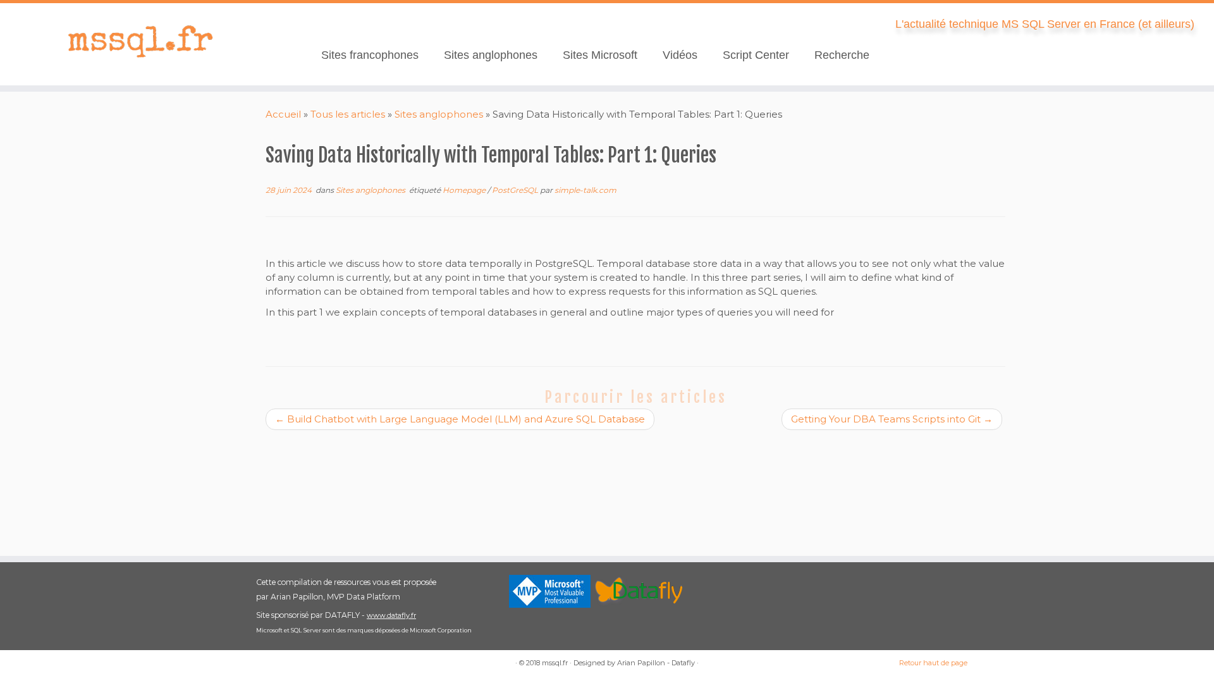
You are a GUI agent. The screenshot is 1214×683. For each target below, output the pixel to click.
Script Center (756, 55)
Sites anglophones (490, 55)
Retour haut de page (933, 662)
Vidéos (680, 55)
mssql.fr (555, 662)
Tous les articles (347, 114)
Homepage (465, 190)
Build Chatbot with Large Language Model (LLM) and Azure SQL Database (460, 419)
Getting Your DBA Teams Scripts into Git (892, 419)
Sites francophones (370, 55)
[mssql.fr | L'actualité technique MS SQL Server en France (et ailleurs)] (140, 41)
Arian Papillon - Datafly (656, 662)
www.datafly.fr (391, 615)
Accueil (283, 114)
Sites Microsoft (600, 55)
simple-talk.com (585, 190)
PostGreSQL (516, 190)
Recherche (841, 55)
